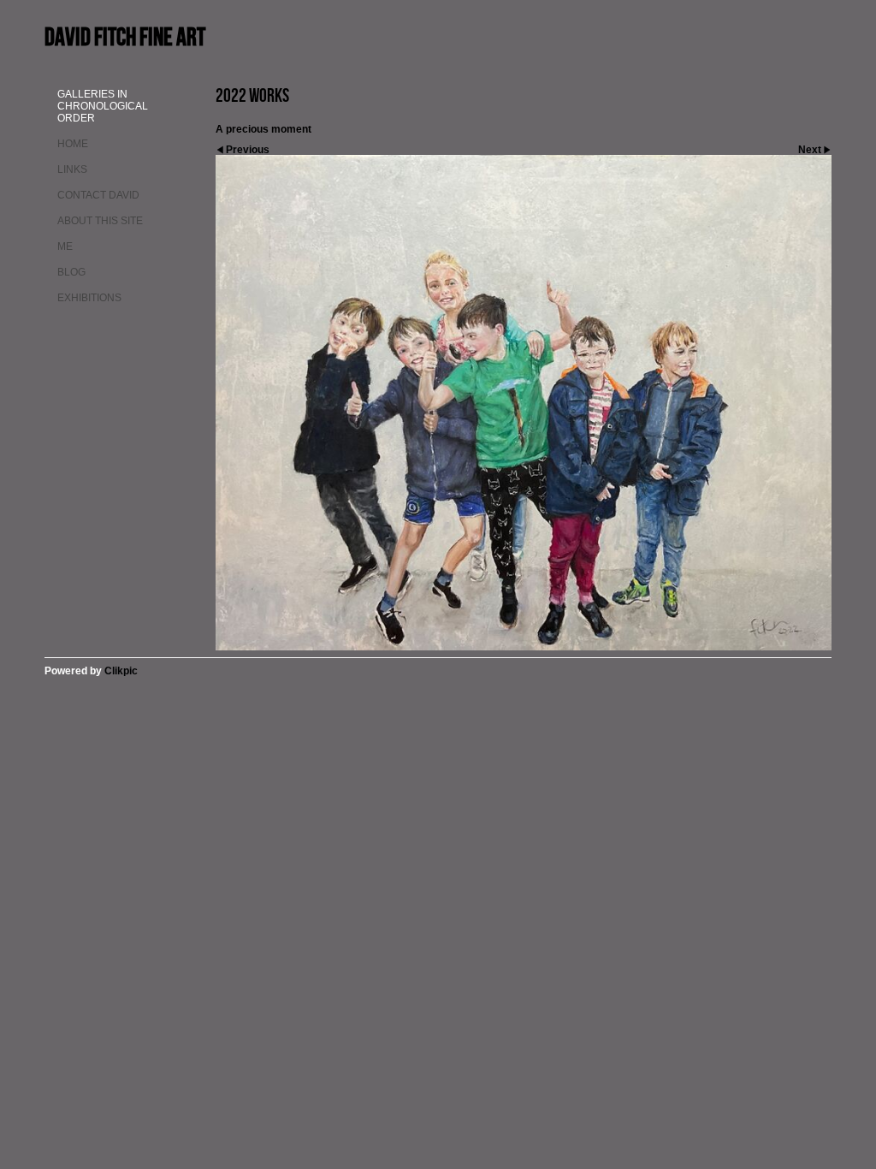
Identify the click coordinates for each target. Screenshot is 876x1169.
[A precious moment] (524, 402)
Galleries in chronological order (102, 106)
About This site (100, 221)
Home (72, 144)
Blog (71, 272)
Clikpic (121, 671)
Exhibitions (89, 298)
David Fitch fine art (124, 36)
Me (65, 246)
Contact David (98, 195)
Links (72, 169)
